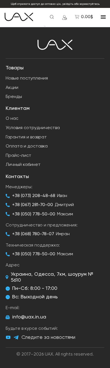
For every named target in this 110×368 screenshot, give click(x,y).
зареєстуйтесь (90, 4)
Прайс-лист (18, 155)
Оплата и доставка (27, 146)
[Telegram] (16, 337)
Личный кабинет (23, 164)
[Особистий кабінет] (64, 17)
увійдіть (67, 4)
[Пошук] (51, 17)
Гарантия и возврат (26, 137)
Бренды (14, 97)
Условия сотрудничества (33, 128)
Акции (12, 87)
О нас (12, 118)
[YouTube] (8, 337)
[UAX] (19, 17)
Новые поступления (27, 78)
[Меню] (103, 17)
